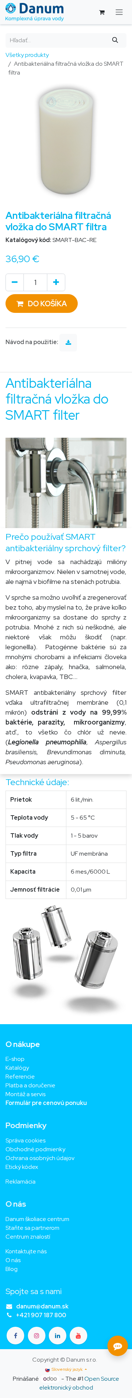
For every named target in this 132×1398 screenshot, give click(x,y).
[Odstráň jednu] (15, 282)
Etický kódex (22, 1167)
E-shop (15, 1059)
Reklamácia (21, 1181)
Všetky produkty (27, 55)
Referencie (20, 1076)
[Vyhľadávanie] (115, 40)
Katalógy (17, 1068)
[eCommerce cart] (101, 12)
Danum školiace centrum (37, 1219)
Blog (12, 1269)
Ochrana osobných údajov (40, 1158)
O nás (13, 1260)
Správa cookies (25, 1140)
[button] (42, 303)
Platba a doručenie (30, 1085)
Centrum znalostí (28, 1236)
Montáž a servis (25, 1094)
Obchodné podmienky (35, 1149)
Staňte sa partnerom (32, 1228)
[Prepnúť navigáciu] (119, 12)
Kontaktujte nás (26, 1251)
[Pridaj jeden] (56, 282)
